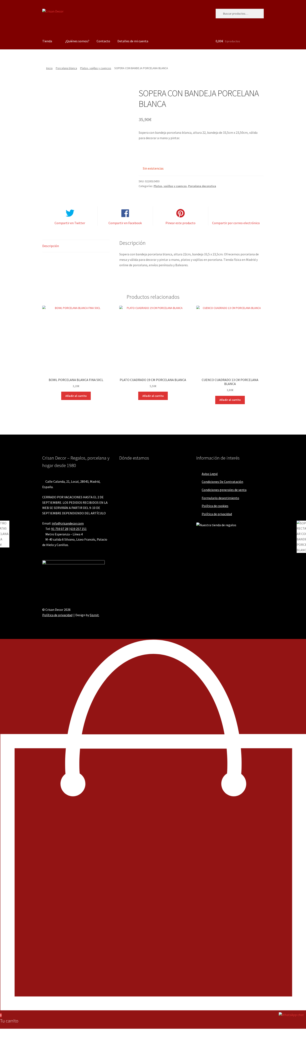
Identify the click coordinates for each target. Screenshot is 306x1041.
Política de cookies (215, 506)
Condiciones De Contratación (222, 482)
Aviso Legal (210, 474)
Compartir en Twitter (70, 223)
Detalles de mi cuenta (132, 41)
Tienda (47, 41)
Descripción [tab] (50, 246)
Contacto (103, 41)
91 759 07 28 (59, 529)
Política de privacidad (217, 514)
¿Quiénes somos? (77, 41)
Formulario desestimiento (220, 498)
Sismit (94, 615)
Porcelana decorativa (202, 186)
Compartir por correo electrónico (236, 223)
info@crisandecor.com (68, 523)
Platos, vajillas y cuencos (95, 68)
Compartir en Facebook (125, 223)
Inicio (49, 68)
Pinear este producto (180, 223)
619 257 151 (78, 529)
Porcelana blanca (66, 68)
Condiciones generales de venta (224, 490)
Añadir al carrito (76, 396)
